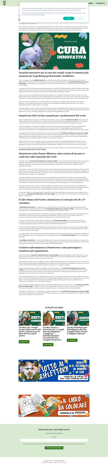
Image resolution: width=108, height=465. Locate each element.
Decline (80, 18)
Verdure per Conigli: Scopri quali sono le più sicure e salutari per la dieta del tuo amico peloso (30, 331)
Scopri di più (24, 341)
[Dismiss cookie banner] (85, 5)
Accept (68, 18)
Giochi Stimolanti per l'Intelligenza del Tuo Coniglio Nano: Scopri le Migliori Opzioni (77, 330)
